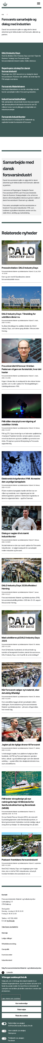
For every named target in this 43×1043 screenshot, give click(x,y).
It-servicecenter (7, 955)
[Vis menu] (38, 3)
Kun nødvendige (22, 1003)
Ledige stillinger (7, 938)
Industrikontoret (7, 960)
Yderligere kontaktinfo (10, 927)
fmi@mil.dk (11, 921)
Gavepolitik (5, 949)
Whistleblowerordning (9, 944)
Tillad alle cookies (21, 1016)
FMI (3, 14)
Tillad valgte (21, 1009)
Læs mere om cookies (11, 998)
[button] (21, 1022)
